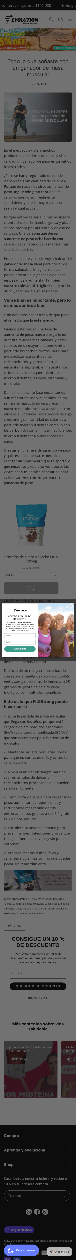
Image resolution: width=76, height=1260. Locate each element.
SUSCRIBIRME (20, 649)
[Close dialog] (71, 605)
